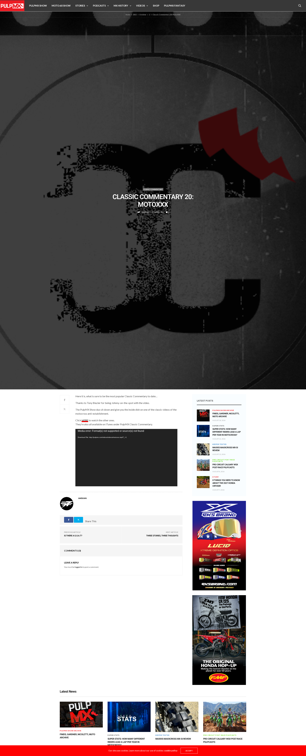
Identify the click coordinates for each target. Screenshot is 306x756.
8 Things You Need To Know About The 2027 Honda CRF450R (226, 483)
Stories (80, 5)
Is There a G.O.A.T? (73, 536)
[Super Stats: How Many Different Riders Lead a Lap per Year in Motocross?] (203, 431)
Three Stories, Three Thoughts (162, 536)
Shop (156, 5)
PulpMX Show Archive (223, 410)
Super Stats (218, 426)
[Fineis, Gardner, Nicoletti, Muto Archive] (203, 413)
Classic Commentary (153, 189)
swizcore (146, 212)
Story (215, 477)
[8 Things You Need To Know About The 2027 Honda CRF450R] (203, 482)
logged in (78, 567)
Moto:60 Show (61, 5)
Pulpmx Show (38, 5)
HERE (85, 420)
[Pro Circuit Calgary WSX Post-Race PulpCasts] (203, 465)
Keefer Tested (219, 444)
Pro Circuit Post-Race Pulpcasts (223, 460)
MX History (121, 5)
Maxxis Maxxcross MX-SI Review (173, 739)
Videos (140, 5)
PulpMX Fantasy (174, 5)
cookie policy (170, 750)
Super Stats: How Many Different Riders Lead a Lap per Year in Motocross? (226, 432)
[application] (126, 457)
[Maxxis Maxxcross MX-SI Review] (203, 449)
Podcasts (99, 5)
